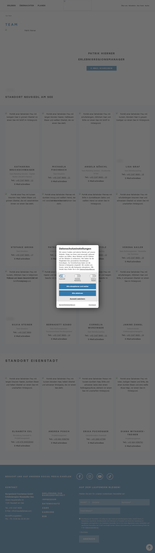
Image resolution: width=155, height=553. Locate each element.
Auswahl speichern (77, 299)
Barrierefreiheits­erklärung (67, 305)
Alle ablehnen (77, 293)
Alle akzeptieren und (78, 286)
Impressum (92, 305)
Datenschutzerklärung (87, 269)
